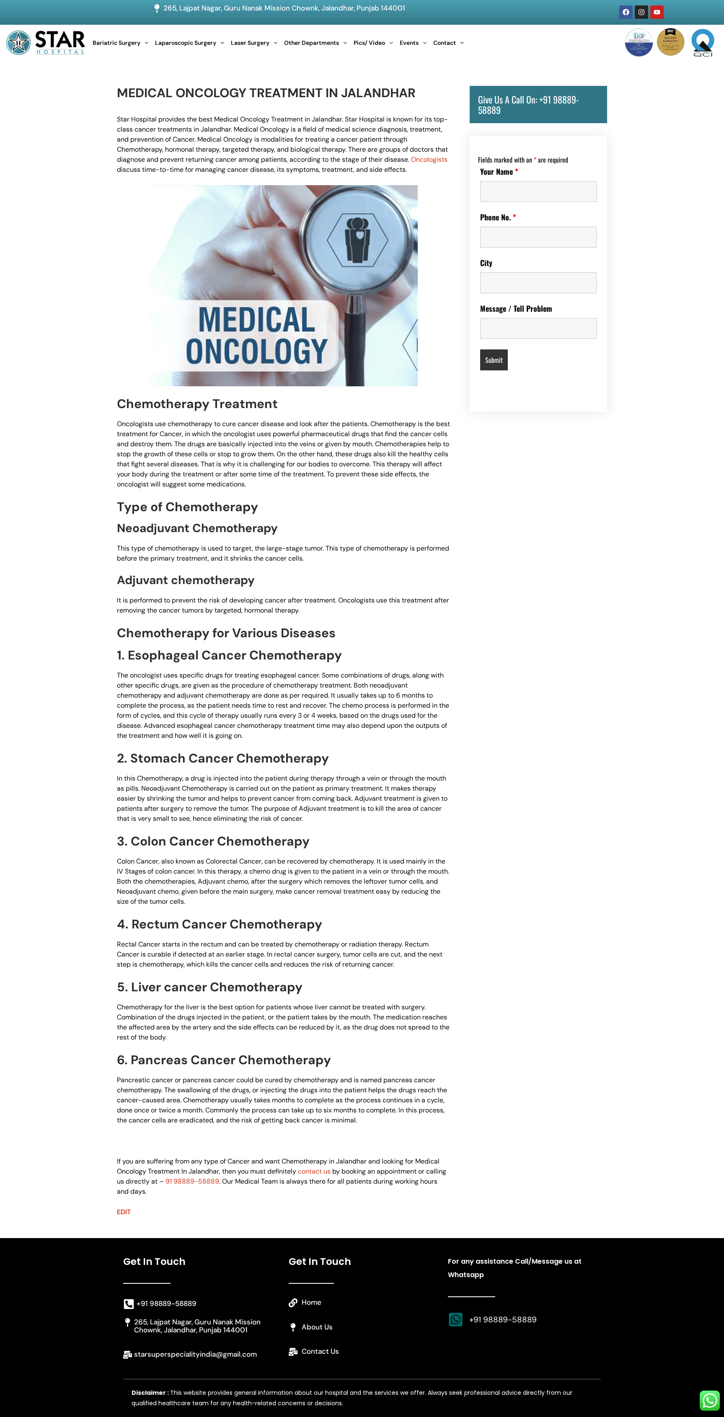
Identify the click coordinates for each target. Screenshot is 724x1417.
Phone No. (498, 217)
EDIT (124, 1212)
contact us (314, 1171)
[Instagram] (641, 12)
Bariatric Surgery (116, 43)
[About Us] (293, 1327)
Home (311, 1302)
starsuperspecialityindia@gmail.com (195, 1354)
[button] (120, 43)
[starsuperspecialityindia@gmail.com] (127, 1354)
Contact (444, 43)
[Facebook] (626, 12)
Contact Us (320, 1351)
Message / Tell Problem (516, 308)
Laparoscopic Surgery (185, 43)
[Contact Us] (293, 1351)
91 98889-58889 (192, 1181)
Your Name (499, 171)
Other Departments (311, 43)
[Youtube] (657, 12)
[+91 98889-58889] (128, 1304)
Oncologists (429, 159)
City (486, 262)
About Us (317, 1327)
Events (409, 43)
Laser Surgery (250, 43)
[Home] (293, 1302)
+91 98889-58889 (167, 1303)
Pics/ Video (369, 43)
